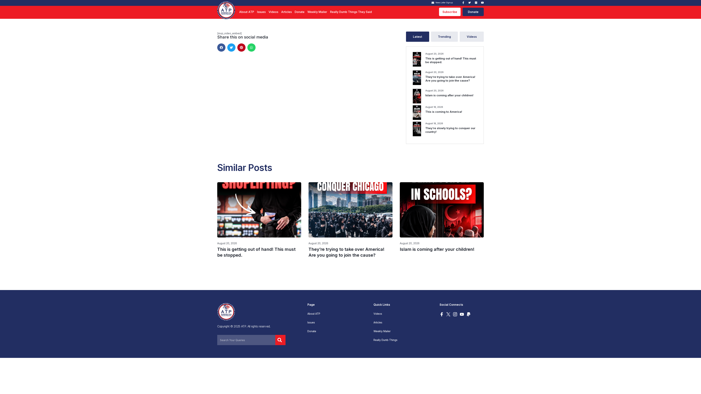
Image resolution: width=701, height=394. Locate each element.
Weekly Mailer (317, 12)
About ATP (246, 12)
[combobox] (246, 340)
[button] (221, 47)
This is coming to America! (443, 111)
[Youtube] (482, 2)
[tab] (417, 37)
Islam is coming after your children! (449, 95)
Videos (273, 12)
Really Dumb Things (385, 340)
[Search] (280, 340)
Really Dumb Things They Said (351, 12)
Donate (299, 12)
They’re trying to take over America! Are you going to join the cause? (450, 78)
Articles (286, 12)
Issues (261, 12)
